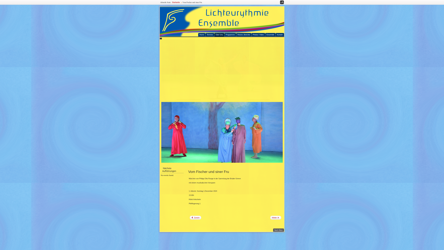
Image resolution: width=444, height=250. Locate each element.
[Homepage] (222, 21)
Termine (210, 35)
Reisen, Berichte (243, 35)
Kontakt (280, 35)
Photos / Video (258, 35)
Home (201, 35)
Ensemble (270, 35)
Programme (230, 35)
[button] (282, 2)
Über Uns (219, 35)
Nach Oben (279, 230)
